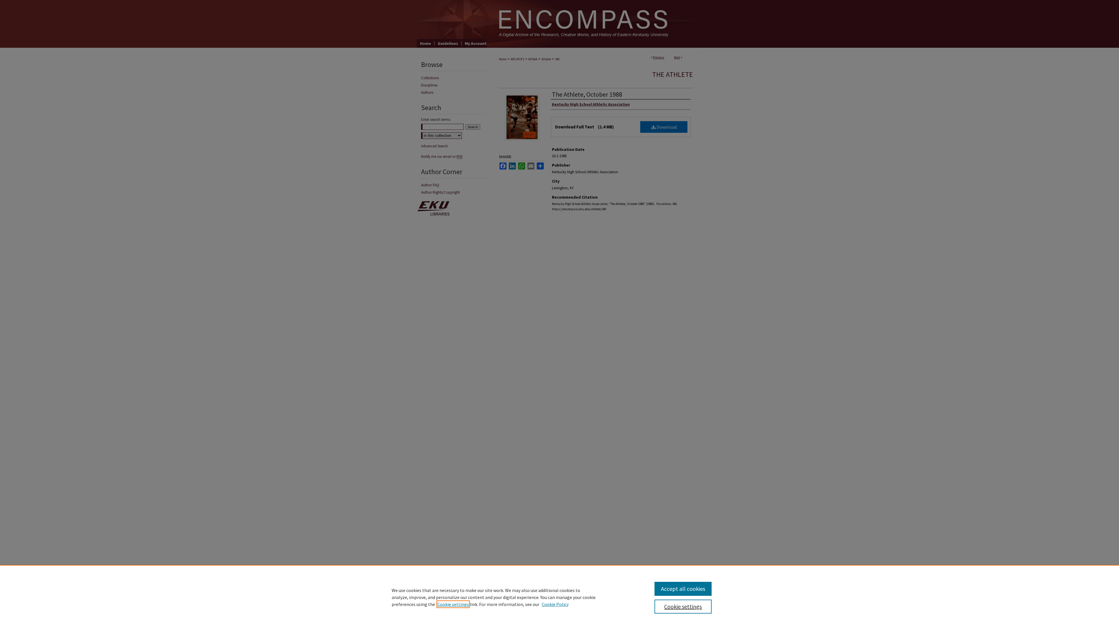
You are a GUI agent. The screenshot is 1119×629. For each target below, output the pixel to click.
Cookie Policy (555, 604)
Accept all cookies (683, 588)
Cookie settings (453, 604)
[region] (559, 597)
